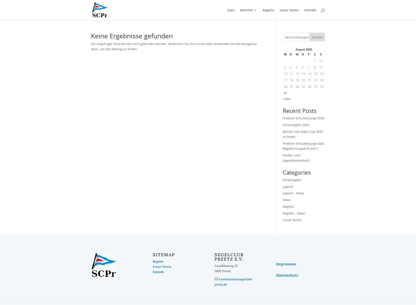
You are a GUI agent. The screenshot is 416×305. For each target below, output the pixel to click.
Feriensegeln (292, 180)
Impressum (286, 263)
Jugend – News (293, 193)
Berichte (246, 10)
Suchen (317, 37)
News (287, 200)
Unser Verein (289, 10)
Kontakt (310, 10)
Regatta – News (294, 213)
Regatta (268, 10)
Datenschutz (287, 275)
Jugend (288, 187)
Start (231, 10)
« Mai (287, 99)
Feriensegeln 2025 (296, 125)
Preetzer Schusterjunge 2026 (304, 118)
